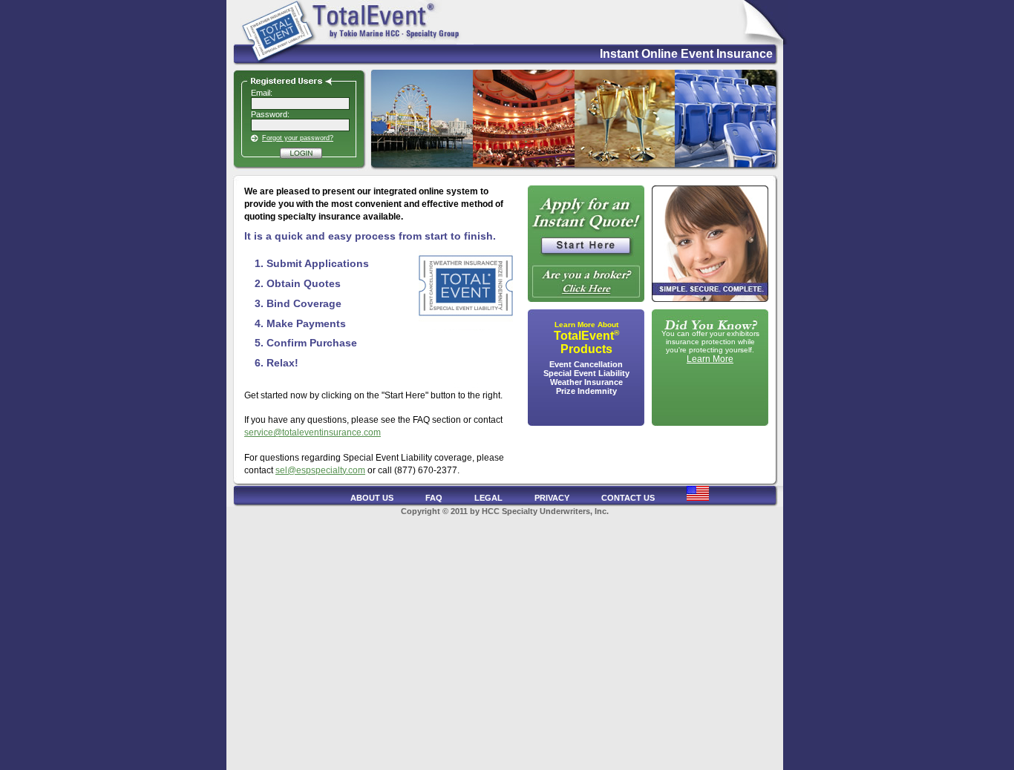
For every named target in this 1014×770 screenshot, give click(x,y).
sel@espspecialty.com (320, 470)
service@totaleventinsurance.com (312, 432)
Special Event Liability (586, 373)
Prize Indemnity (586, 390)
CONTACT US (628, 497)
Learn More (710, 359)
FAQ (433, 497)
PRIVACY (551, 497)
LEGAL (488, 497)
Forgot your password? (297, 138)
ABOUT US (371, 497)
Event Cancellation (586, 364)
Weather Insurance (586, 382)
